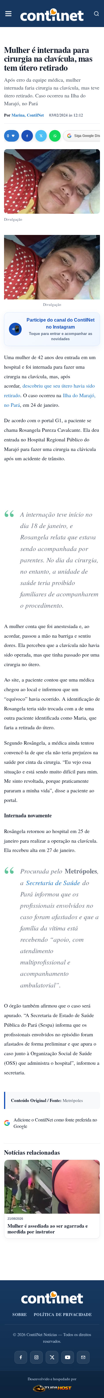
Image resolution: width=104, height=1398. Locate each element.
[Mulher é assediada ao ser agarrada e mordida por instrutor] (52, 1187)
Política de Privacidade (63, 1314)
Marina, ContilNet (28, 115)
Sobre (19, 1314)
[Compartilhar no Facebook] (27, 136)
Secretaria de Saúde (52, 882)
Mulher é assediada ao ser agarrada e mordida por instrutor (48, 1228)
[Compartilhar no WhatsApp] (55, 136)
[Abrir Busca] (96, 13)
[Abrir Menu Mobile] (8, 14)
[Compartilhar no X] (41, 136)
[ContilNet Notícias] (52, 13)
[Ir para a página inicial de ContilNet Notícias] (52, 1297)
